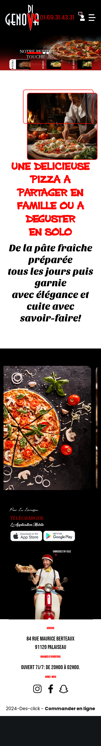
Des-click (29, 708)
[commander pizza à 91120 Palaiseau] (21, 17)
